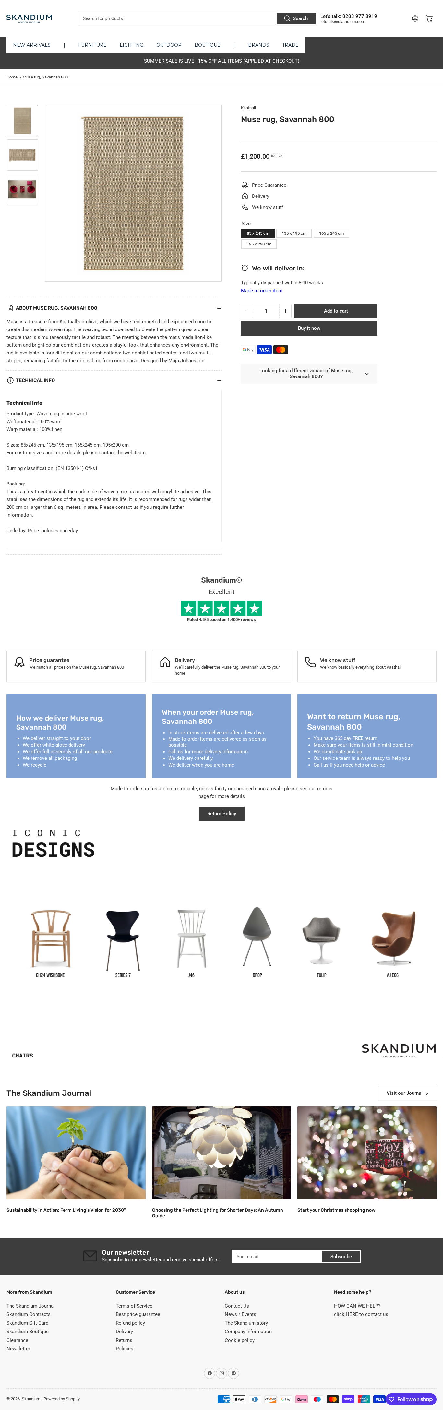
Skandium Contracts (28, 1314)
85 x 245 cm (258, 233)
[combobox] (197, 18)
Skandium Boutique (27, 1331)
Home (12, 77)
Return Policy (221, 814)
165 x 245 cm (331, 233)
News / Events (240, 1314)
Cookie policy (240, 1340)
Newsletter (18, 1349)
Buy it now (309, 328)
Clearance (17, 1340)
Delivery (124, 1331)
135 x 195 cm (294, 233)
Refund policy (130, 1323)
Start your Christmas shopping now (336, 1210)
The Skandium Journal (30, 1306)
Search (300, 18)
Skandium (31, 1398)
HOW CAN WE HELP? (357, 1306)
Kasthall (248, 107)
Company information (248, 1331)
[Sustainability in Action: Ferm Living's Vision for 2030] (76, 1152)
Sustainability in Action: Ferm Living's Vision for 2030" (66, 1210)
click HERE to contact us (361, 1314)
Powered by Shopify (61, 1398)
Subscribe (341, 1257)
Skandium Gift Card (27, 1323)
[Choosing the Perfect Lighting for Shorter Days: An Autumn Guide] (221, 1152)
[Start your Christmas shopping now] (367, 1152)
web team (135, 453)
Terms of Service (134, 1306)
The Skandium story (246, 1323)
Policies (124, 1349)
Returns (124, 1340)
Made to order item (261, 290)
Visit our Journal (405, 1093)
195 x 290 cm (259, 244)
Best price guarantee (138, 1314)
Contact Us (237, 1306)
